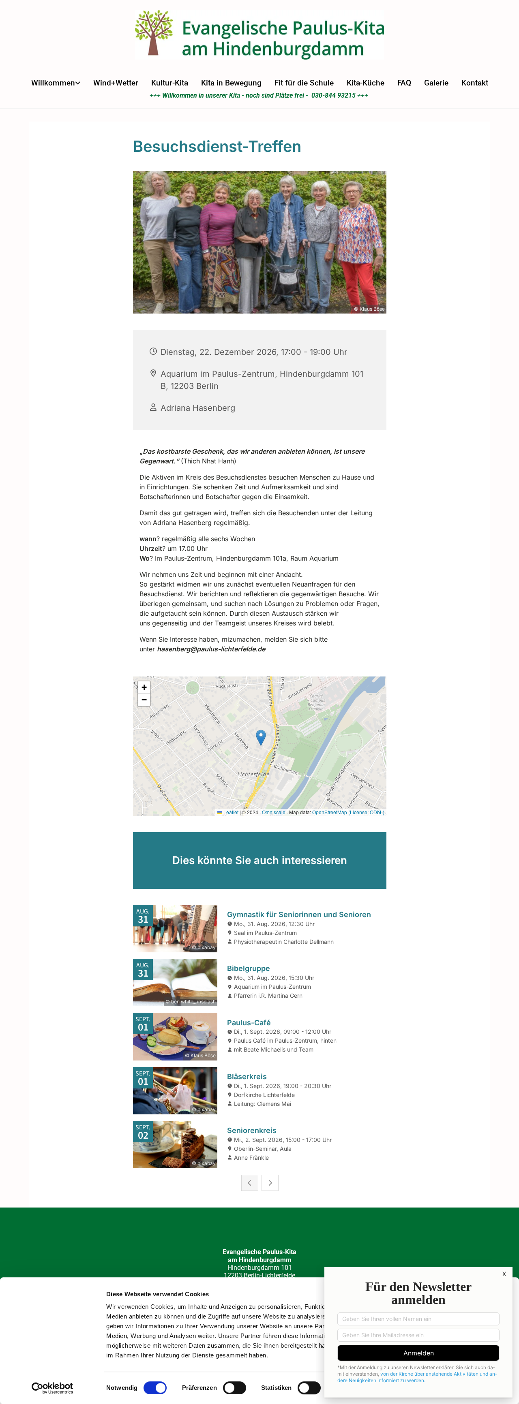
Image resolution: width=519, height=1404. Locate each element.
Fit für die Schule (304, 82)
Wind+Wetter (115, 82)
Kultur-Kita (169, 82)
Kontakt (474, 82)
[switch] (234, 1387)
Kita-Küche (365, 82)
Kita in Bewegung (231, 82)
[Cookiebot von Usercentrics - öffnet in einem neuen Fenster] (52, 1388)
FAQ (404, 82)
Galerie (436, 82)
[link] (56, 83)
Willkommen (53, 82)
